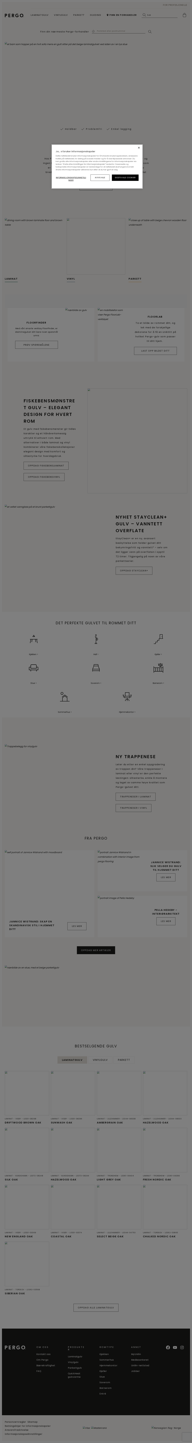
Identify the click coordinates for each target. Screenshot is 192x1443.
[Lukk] (139, 148)
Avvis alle (100, 177)
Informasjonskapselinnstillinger (71, 178)
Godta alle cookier (125, 177)
